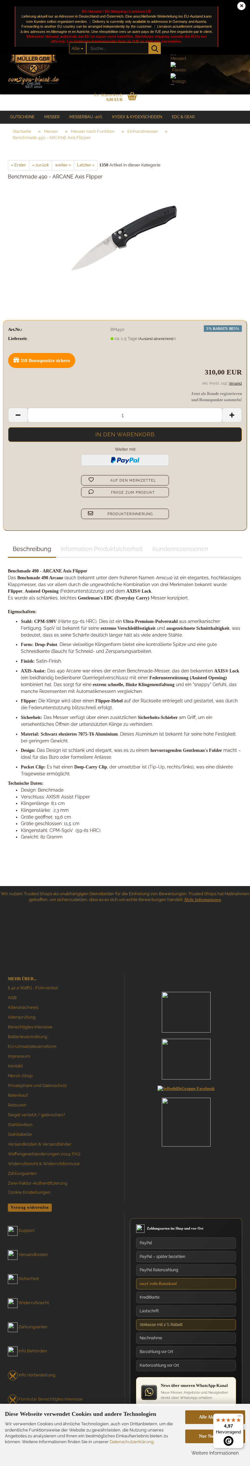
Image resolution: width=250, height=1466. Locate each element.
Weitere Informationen (215, 1453)
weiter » (63, 164)
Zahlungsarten (22, 1173)
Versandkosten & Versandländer (40, 1144)
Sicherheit (29, 1278)
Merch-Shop (20, 1075)
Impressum (19, 1056)
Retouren (17, 1105)
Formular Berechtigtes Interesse (51, 1399)
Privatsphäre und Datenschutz (37, 1085)
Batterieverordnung (27, 1036)
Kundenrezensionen (180, 548)
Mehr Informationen (202, 899)
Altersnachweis (23, 1007)
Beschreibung (32, 548)
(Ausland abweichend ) (156, 339)
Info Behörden (33, 1350)
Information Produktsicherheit (102, 548)
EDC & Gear (183, 117)
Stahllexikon (20, 1124)
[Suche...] (154, 48)
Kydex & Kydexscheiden (137, 117)
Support (27, 1230)
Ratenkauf (18, 1095)
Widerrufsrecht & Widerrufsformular (44, 1163)
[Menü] (239, 1417)
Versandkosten (33, 1254)
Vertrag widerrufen (30, 1207)
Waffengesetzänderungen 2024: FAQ (44, 1153)
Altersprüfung (21, 1017)
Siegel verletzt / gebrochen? (36, 1114)
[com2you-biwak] (33, 57)
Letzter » (85, 164)
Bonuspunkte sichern (45, 360)
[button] (18, 415)
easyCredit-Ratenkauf (158, 1283)
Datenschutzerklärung (132, 1441)
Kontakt (15, 1066)
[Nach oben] (232, 1399)
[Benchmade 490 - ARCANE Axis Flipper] (125, 235)
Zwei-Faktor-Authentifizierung (37, 1183)
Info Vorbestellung (37, 1375)
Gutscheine (22, 117)
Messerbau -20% (86, 117)
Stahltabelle (20, 1134)
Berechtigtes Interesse (30, 1026)
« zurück (40, 164)
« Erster (18, 164)
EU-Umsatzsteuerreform (32, 1046)
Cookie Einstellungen (29, 1192)
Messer (52, 117)
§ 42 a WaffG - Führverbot (33, 987)
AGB (12, 997)
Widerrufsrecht (34, 1302)
